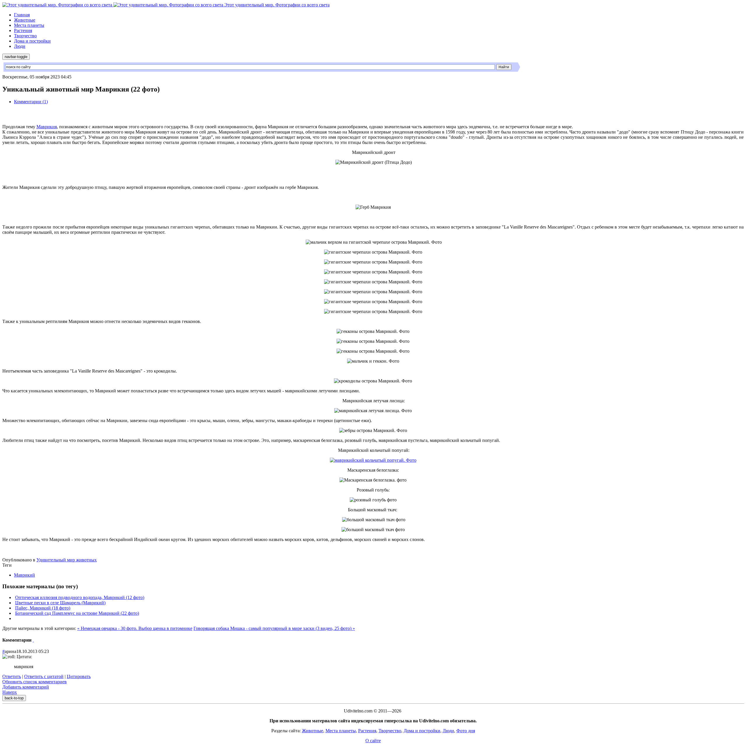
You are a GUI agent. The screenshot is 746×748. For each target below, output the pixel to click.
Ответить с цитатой (44, 676)
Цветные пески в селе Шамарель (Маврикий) (60, 602)
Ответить (11, 676)
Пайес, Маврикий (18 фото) (42, 607)
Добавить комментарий (25, 686)
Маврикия (46, 126)
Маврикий (24, 575)
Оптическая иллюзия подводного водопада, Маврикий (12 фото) (79, 597)
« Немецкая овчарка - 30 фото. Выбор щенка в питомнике (134, 628)
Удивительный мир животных (66, 559)
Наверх (9, 692)
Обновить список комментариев (34, 681)
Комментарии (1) (31, 101)
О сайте (373, 740)
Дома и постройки (32, 40)
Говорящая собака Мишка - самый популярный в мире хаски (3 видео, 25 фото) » (274, 628)
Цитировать (79, 676)
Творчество (25, 35)
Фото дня (465, 730)
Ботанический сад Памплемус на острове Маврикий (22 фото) (77, 613)
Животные (24, 19)
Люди (19, 46)
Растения (23, 30)
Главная (22, 14)
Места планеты (29, 25)
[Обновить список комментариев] (33, 640)
